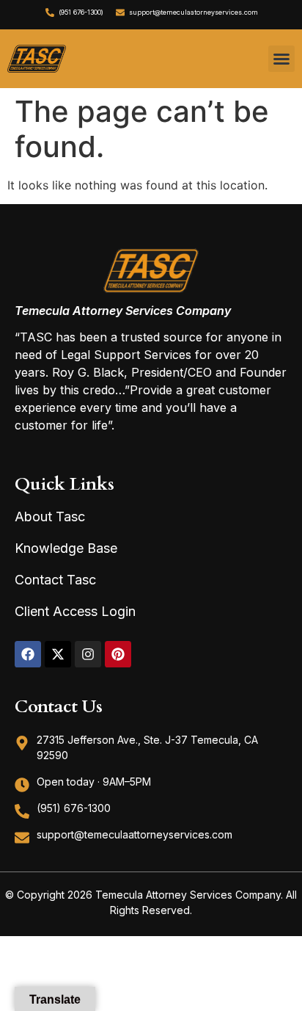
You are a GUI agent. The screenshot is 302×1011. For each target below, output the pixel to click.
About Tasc (50, 516)
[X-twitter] (58, 654)
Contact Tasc (55, 579)
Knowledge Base (66, 548)
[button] (281, 59)
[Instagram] (88, 654)
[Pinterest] (118, 654)
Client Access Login (75, 611)
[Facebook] (28, 654)
